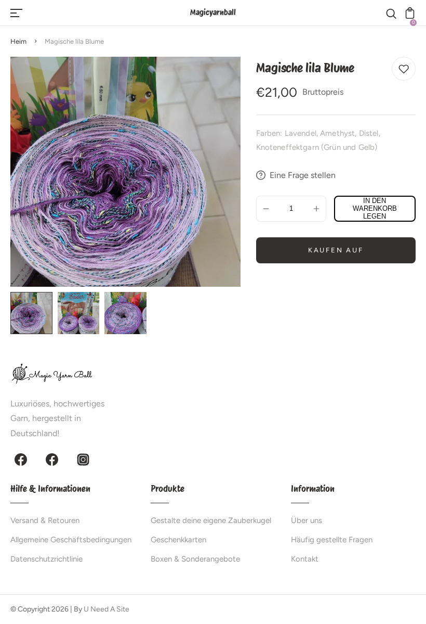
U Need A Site (106, 609)
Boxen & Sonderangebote (195, 559)
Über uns (306, 520)
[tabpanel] (34, 313)
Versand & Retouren (44, 520)
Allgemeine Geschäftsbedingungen (70, 539)
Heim (18, 41)
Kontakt (304, 559)
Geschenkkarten (178, 539)
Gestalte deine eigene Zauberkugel (211, 520)
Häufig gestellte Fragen (331, 539)
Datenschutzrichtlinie (46, 559)
